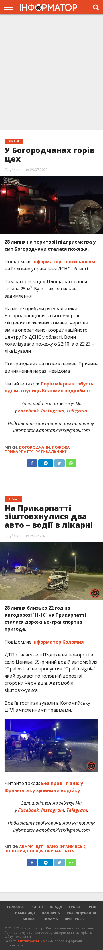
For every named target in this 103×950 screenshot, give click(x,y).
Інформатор (46, 261)
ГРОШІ (74, 907)
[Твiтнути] (59, 462)
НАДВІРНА (51, 913)
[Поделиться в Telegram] (45, 861)
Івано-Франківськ (65, 847)
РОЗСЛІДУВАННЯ (81, 913)
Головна (15, 907)
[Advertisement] (51, 71)
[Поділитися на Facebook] (32, 462)
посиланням (80, 261)
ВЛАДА (56, 907)
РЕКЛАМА (49, 919)
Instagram (52, 410)
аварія (26, 847)
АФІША (29, 919)
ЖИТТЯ (37, 907)
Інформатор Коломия (58, 642)
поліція (35, 851)
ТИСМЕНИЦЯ (24, 913)
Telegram (76, 410)
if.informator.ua (31, 941)
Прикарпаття (19, 451)
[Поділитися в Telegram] (45, 462)
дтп (39, 847)
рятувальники (51, 451)
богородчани (34, 447)
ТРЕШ (91, 907)
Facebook (28, 410)
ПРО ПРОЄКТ (75, 919)
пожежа (61, 447)
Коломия (15, 851)
